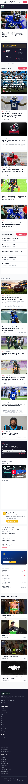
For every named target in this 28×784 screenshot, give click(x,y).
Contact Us (3, 761)
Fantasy (3, 731)
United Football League (18, 780)
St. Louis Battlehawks (6, 751)
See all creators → (22, 596)
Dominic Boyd (5, 575)
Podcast (3, 722)
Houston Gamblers (5, 745)
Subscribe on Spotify (6, 456)
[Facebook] (2, 700)
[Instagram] (6, 700)
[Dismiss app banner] (2, 2)
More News (22, 68)
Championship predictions (9, 540)
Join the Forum (21, 234)
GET (25, 2)
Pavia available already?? (8, 533)
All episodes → (22, 453)
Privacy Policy (4, 773)
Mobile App (4, 726)
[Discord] (13, 700)
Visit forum (4, 547)
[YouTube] (11, 700)
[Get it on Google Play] (4, 702)
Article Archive (4, 771)
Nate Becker (5, 570)
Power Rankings (5, 712)
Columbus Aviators (5, 739)
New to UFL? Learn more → (14, 63)
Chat (2, 720)
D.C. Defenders (4, 743)
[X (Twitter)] (4, 700)
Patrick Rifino (6, 119)
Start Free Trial (11, 521)
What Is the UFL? (5, 763)
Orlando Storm (4, 749)
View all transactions (6, 591)
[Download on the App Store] (2, 702)
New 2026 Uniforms (7, 544)
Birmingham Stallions (6, 737)
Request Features (5, 729)
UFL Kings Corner (5, 617)
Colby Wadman (6, 586)
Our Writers (4, 759)
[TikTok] (8, 700)
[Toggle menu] (25, 6)
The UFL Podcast (5, 680)
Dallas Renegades (5, 741)
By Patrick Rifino (3, 304)
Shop (2, 767)
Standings (3, 710)
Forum (2, 718)
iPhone (6, 561)
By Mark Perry (5, 38)
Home (2, 708)
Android (13, 561)
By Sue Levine (5, 437)
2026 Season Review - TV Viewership (11, 537)
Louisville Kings (4, 747)
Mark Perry (6, 148)
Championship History (6, 769)
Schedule (3, 714)
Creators (3, 724)
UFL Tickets (4, 765)
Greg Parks (6, 175)
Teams (2, 716)
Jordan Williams (6, 581)
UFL (3, 30)
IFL (3, 138)
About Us (3, 757)
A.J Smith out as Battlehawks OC (10, 529)
